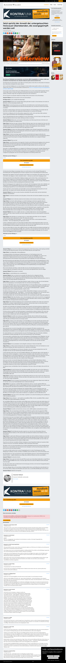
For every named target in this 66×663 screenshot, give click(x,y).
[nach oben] (33, 661)
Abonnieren (54, 35)
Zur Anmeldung (7, 520)
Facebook (6, 33)
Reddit (7, 33)
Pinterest (11, 33)
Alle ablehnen (56, 656)
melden (48, 524)
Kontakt (48, 660)
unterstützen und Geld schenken (26, 242)
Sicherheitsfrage (54, 29)
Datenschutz (57, 660)
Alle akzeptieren (50, 656)
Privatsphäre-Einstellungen (53, 658)
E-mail (19, 33)
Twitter (4, 33)
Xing (15, 33)
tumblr (9, 33)
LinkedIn (13, 33)
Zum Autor (15, 478)
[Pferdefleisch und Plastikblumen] (53, 77)
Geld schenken (57, 17)
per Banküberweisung (26, 167)
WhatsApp (17, 33)
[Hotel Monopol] (57, 77)
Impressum (52, 660)
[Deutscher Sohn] (61, 77)
